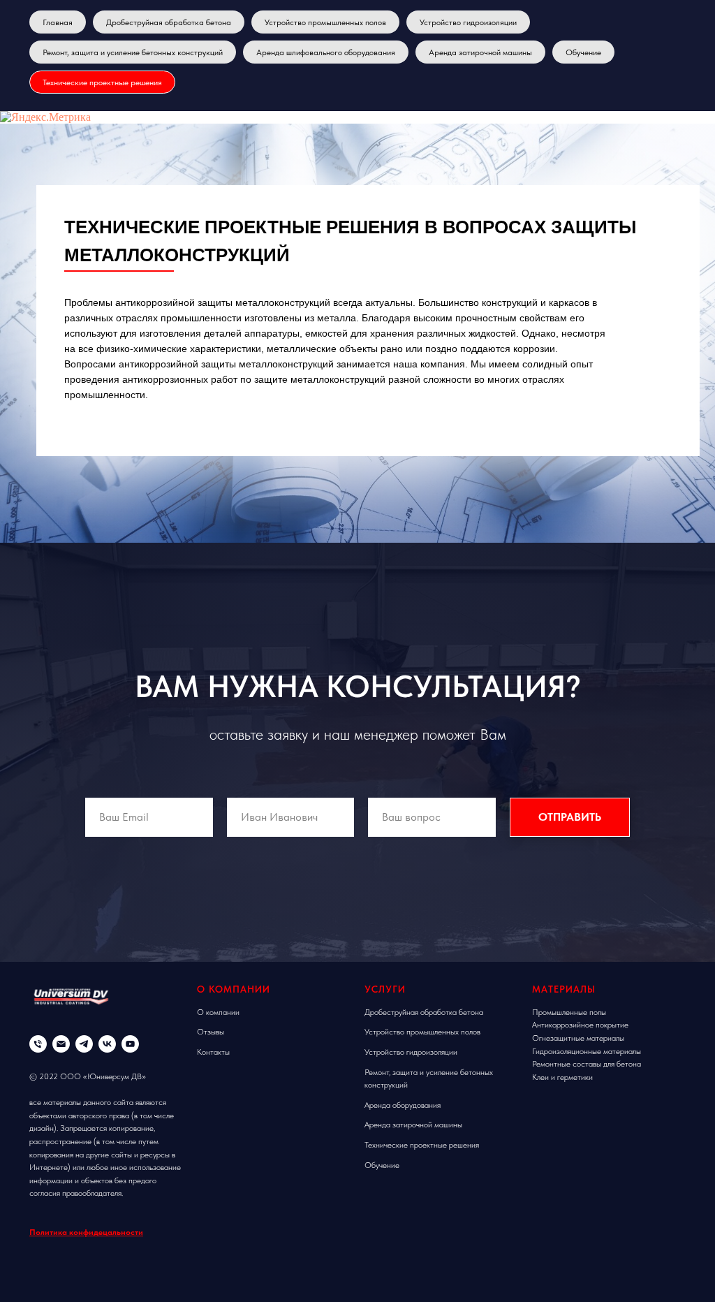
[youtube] (130, 1044)
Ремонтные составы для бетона (586, 1064)
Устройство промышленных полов (325, 22)
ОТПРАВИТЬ (569, 817)
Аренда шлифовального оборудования (325, 52)
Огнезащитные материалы (578, 1038)
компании (222, 1012)
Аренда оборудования (402, 1105)
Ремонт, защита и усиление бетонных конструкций (133, 52)
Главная (58, 22)
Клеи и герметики (562, 1077)
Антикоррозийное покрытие (580, 1025)
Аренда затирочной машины (480, 52)
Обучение (583, 52)
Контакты (213, 1052)
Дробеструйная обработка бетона (168, 22)
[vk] (107, 1044)
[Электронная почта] (61, 1044)
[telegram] (84, 1044)
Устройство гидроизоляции (468, 22)
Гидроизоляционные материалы (586, 1051)
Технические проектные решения (102, 82)
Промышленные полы (569, 1012)
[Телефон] (38, 1044)
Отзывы (210, 1032)
